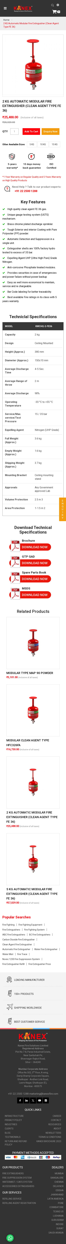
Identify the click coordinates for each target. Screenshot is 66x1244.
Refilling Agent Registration (19, 1203)
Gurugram (57, 1220)
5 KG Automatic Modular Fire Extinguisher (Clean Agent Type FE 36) (32, 893)
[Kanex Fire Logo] (23, 8)
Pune (61, 1203)
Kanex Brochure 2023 (49, 1141)
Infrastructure (14, 1116)
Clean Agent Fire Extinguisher (17, 944)
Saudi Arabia (56, 1232)
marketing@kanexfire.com (43, 1093)
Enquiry (62, 509)
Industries (11, 1124)
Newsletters (53, 1133)
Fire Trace (22, 954)
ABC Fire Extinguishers (13, 934)
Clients (9, 1128)
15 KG (55, 144)
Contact (56, 1120)
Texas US (58, 1211)
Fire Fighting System (34, 929)
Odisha (60, 1190)
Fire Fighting (8, 924)
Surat (60, 1228)
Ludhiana (58, 1216)
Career (57, 1116)
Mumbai (59, 1173)
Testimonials (13, 1137)
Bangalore (57, 1177)
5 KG (32, 144)
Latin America (55, 1199)
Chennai (59, 1182)
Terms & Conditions (49, 1137)
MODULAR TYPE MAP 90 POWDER (29, 673)
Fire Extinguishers (11, 929)
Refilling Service (12, 1199)
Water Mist (7, 954)
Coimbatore (57, 1207)
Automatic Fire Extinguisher (16, 949)
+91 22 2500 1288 (26, 191)
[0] (54, 11)
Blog (7, 1133)
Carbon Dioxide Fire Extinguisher (18, 939)
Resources (54, 1124)
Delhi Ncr (58, 1186)
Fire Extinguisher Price (40, 964)
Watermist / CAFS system (17, 1182)
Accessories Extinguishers (18, 1186)
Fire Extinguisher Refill (13, 964)
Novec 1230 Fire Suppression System (21, 959)
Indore (60, 1224)
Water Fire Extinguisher (46, 949)
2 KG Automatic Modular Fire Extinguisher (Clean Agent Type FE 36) (32, 817)
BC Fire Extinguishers (39, 934)
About (57, 1128)
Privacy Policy (13, 1120)
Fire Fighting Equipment (30, 924)
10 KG (43, 144)
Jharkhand (57, 1194)
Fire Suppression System (17, 1177)
